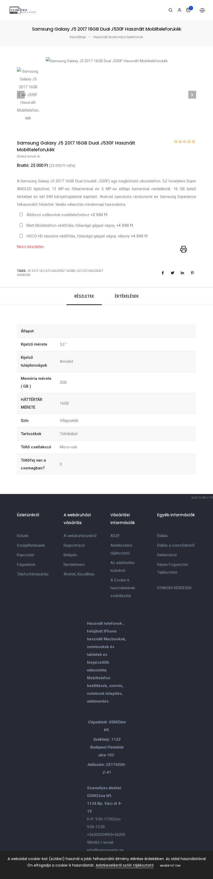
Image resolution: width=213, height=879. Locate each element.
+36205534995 (99, 834)
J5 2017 (32, 271)
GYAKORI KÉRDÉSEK (174, 588)
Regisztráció (74, 545)
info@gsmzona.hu (102, 850)
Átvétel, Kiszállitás (79, 574)
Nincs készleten (30, 246)
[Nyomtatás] (184, 249)
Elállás (162, 535)
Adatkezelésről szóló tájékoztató (125, 865)
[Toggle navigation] (202, 10)
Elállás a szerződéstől (176, 545)
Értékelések (127, 296)
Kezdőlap (78, 37)
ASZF (115, 535)
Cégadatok (26, 564)
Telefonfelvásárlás (33, 574)
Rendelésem (74, 564)
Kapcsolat (25, 555)
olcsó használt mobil (57, 271)
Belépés (70, 555)
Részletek (84, 296)
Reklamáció (167, 555)
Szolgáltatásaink (31, 545)
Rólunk (22, 535)
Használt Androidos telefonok (118, 37)
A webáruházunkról (80, 535)
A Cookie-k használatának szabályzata (122, 588)
